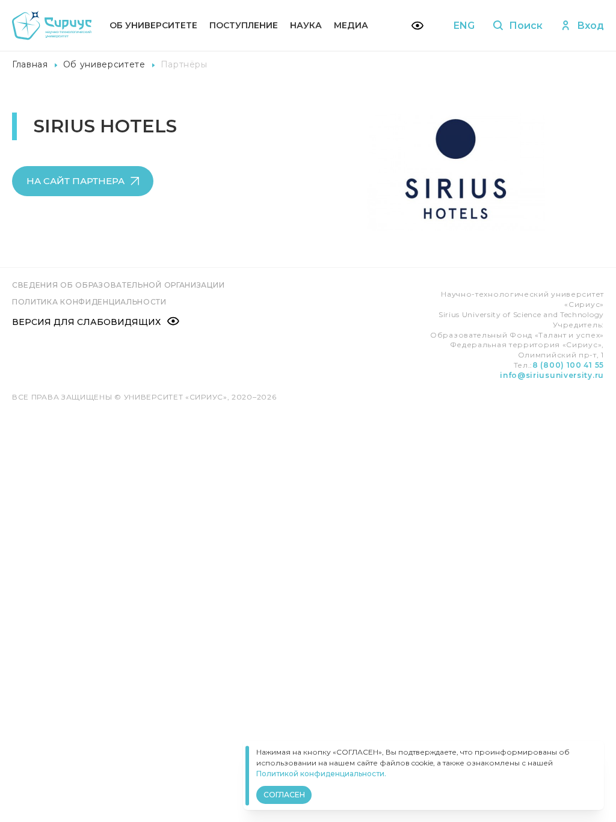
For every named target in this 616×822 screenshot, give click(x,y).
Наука (306, 25)
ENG (464, 25)
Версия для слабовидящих (86, 322)
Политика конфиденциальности (89, 301)
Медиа (351, 25)
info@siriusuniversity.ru (552, 375)
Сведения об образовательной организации (118, 284)
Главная (30, 64)
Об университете (153, 25)
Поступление (243, 25)
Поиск (526, 25)
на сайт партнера (75, 181)
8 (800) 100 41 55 (568, 364)
